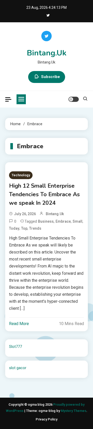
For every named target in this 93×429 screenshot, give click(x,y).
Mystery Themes (73, 411)
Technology (21, 175)
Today (14, 228)
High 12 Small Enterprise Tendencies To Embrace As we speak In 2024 (44, 194)
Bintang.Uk (46, 53)
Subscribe (50, 76)
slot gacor (17, 367)
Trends (35, 228)
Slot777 (15, 346)
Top (24, 228)
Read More (19, 323)
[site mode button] (73, 99)
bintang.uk (55, 214)
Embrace (63, 221)
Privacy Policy (46, 419)
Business (46, 221)
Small (77, 221)
